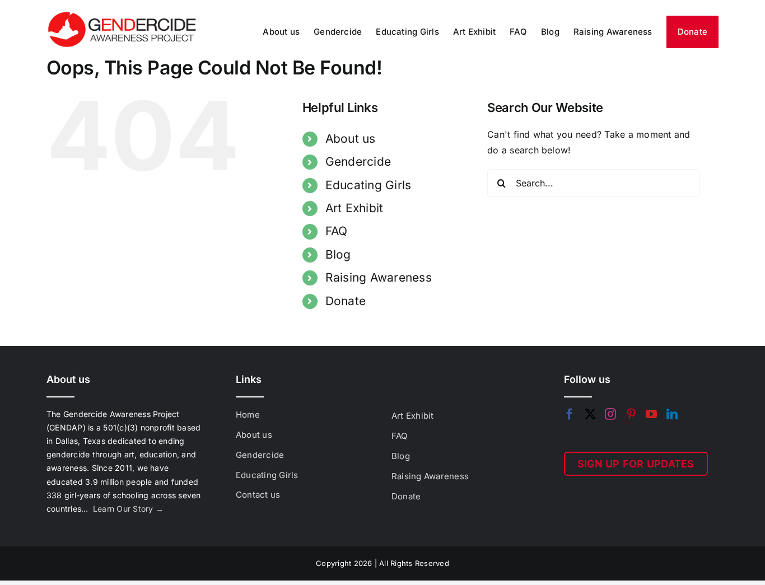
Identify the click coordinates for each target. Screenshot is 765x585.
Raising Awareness (378, 277)
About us (350, 139)
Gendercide (358, 162)
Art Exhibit (354, 208)
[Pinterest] (631, 414)
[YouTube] (651, 414)
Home (248, 414)
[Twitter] (590, 414)
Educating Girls (368, 185)
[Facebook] (569, 414)
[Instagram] (610, 414)
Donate (345, 301)
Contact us (258, 494)
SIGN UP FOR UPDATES (635, 464)
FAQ (336, 231)
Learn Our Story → (128, 508)
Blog (338, 254)
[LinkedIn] (672, 414)
